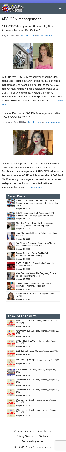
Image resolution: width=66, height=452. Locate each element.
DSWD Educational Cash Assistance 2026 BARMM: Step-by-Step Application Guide (35, 214)
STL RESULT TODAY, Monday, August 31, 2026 (37, 360)
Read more (35, 187)
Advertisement (44, 431)
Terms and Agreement (33, 441)
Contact (18, 431)
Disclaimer (44, 436)
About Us (29, 431)
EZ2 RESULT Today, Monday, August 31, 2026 (37, 351)
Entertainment (45, 35)
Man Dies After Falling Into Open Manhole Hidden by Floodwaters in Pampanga (34, 224)
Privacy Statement (26, 436)
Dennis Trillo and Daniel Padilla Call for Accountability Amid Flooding (33, 254)
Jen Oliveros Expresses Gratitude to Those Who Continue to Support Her (35, 244)
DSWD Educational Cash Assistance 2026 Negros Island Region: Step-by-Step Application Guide (37, 202)
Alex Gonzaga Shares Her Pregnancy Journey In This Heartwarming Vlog (36, 274)
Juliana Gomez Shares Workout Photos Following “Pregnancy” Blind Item (33, 284)
